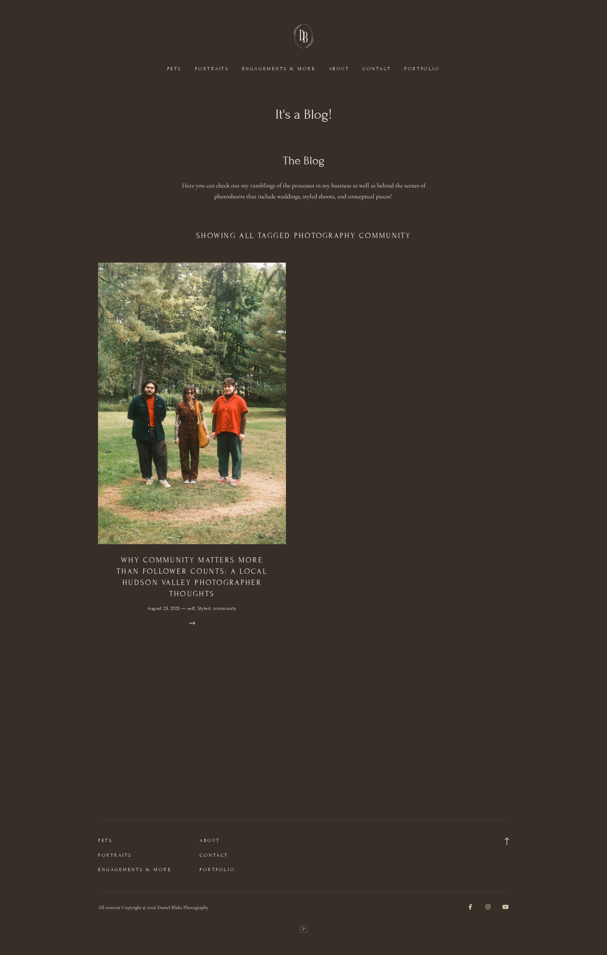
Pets (174, 69)
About (339, 69)
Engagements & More (278, 69)
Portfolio (422, 69)
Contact (377, 69)
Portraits (212, 69)
